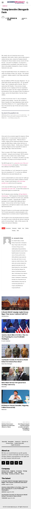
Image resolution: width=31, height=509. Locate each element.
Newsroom (4, 386)
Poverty (13, 230)
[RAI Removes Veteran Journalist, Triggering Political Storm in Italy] (15, 396)
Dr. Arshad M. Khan (12, 19)
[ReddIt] (17, 24)
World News (4, 402)
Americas (5, 6)
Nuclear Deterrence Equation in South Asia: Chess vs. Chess (8, 425)
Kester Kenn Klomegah (7, 363)
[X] (6, 24)
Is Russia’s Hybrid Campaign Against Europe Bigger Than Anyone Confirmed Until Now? (15, 313)
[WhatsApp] (10, 24)
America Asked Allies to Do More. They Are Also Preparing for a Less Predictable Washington (15, 337)
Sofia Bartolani (5, 316)
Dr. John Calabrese (6, 341)
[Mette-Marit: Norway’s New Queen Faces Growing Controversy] (15, 374)
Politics (27, 228)
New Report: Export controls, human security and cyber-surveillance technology (23, 427)
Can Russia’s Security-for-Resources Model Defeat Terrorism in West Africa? (15, 361)
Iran (23, 228)
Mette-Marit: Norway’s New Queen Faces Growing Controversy (14, 384)
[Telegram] (21, 24)
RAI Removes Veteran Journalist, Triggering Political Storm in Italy (15, 406)
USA (18, 230)
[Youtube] (20, 463)
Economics (8, 228)
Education (14, 228)
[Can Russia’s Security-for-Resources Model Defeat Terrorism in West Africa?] (15, 351)
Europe (3, 309)
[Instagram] (7, 463)
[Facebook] (3, 24)
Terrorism (4, 357)
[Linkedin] (14, 24)
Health (19, 228)
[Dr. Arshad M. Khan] (3, 17)
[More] (25, 24)
